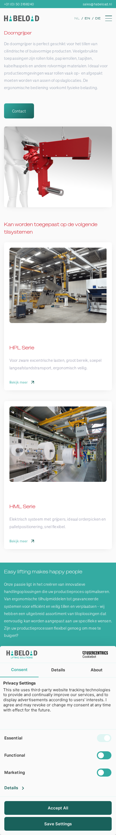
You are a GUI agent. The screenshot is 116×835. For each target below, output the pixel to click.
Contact (19, 110)
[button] (108, 18)
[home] (21, 18)
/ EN (86, 18)
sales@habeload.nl (97, 4)
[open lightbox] (58, 167)
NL (77, 18)
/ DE (96, 18)
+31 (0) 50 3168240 (19, 4)
